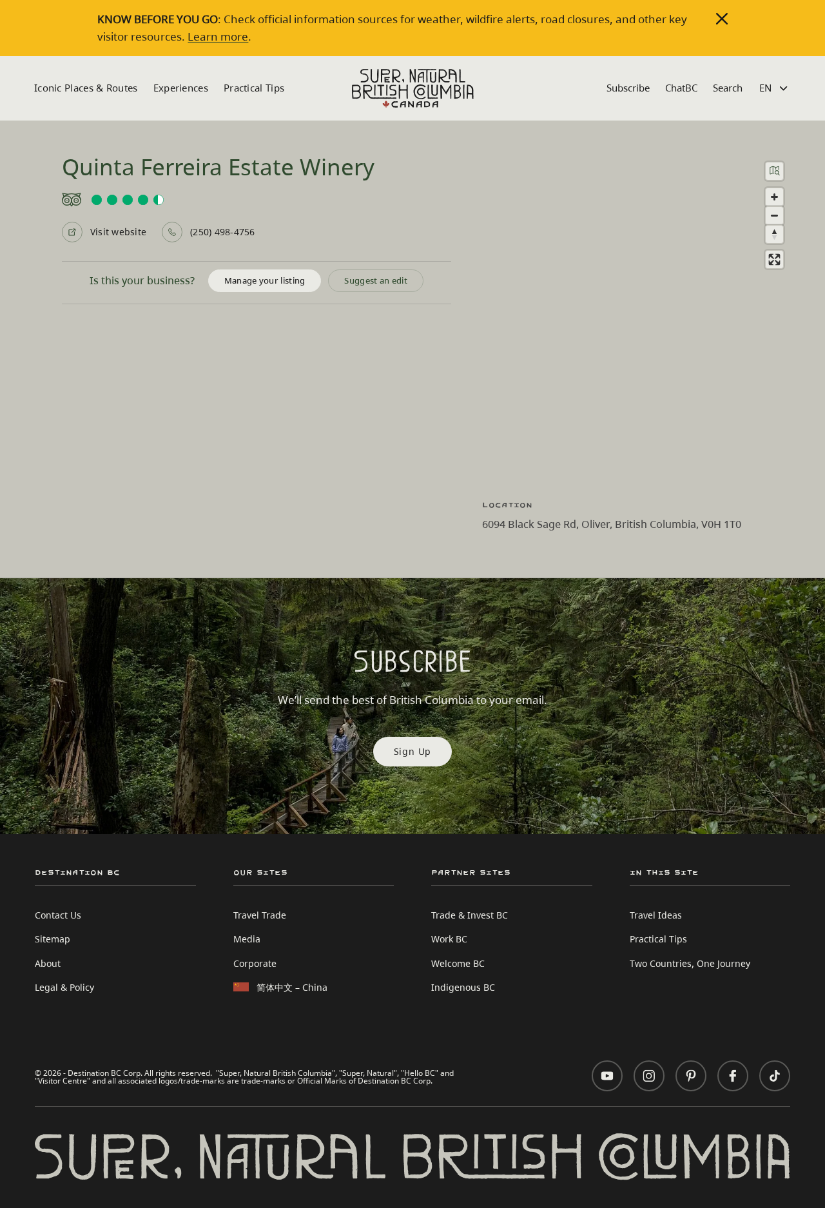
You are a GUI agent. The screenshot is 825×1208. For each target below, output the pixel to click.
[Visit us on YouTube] (607, 1075)
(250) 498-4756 (222, 232)
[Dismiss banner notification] (722, 18)
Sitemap (52, 939)
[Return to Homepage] (413, 88)
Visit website (118, 232)
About (48, 963)
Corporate (255, 963)
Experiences (180, 87)
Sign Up (413, 751)
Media (246, 939)
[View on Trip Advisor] (256, 199)
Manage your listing (265, 280)
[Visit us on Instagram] (649, 1075)
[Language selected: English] (775, 88)
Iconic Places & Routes (86, 87)
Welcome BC (458, 963)
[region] (638, 319)
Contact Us (58, 915)
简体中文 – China (292, 987)
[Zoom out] (774, 215)
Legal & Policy (64, 987)
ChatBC (681, 87)
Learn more (218, 36)
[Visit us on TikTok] (774, 1075)
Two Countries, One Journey (690, 963)
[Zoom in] (774, 197)
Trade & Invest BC (469, 915)
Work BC (449, 939)
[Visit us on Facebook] (732, 1075)
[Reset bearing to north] (774, 234)
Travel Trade (259, 915)
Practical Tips (254, 87)
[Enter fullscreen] (774, 259)
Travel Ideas (656, 915)
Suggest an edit (375, 280)
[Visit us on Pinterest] (690, 1075)
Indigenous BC (463, 987)
